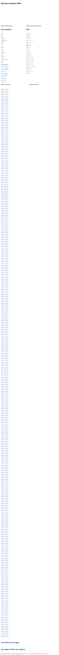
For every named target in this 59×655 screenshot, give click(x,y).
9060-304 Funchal (4, 110)
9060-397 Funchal (4, 208)
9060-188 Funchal (4, 192)
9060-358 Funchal (4, 538)
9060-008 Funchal (4, 113)
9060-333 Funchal (4, 215)
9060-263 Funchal (4, 329)
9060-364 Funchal (4, 149)
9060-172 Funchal (4, 401)
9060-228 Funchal (4, 438)
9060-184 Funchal (4, 427)
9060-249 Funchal (4, 382)
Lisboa (2, 50)
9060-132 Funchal (4, 358)
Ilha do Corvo (3, 81)
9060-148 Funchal (4, 353)
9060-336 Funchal (4, 218)
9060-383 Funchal (4, 199)
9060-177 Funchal (4, 612)
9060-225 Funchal (4, 564)
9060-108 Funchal (4, 406)
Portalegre (3, 52)
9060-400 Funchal (4, 211)
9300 (27, 62)
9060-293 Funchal (4, 393)
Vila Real (2, 61)
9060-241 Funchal (4, 175)
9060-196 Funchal (4, 555)
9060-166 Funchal (4, 608)
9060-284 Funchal (4, 317)
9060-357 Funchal (4, 536)
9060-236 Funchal (4, 462)
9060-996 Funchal (4, 493)
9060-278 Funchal (4, 425)
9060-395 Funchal (4, 524)
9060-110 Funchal (4, 519)
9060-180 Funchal (4, 274)
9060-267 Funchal (4, 142)
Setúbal (2, 57)
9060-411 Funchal (4, 91)
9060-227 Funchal (4, 617)
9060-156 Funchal (4, 296)
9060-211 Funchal (4, 436)
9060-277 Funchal (4, 389)
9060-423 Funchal (4, 560)
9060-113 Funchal (4, 513)
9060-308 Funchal (4, 186)
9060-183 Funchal (4, 368)
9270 (27, 61)
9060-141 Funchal (4, 362)
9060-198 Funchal (4, 431)
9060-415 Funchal (4, 634)
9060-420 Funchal (4, 286)
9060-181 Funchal (4, 413)
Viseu (2, 62)
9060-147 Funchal (4, 256)
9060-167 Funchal (4, 398)
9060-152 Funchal (4, 351)
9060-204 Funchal (4, 284)
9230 (27, 57)
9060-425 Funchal (4, 415)
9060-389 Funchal (4, 346)
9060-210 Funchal (4, 470)
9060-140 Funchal (4, 348)
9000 (27, 33)
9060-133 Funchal (4, 172)
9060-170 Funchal (4, 403)
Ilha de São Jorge (4, 75)
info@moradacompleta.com (43, 653)
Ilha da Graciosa (4, 73)
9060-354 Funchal (4, 241)
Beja (2, 35)
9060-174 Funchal (4, 367)
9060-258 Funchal (4, 627)
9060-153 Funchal (4, 565)
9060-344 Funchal (4, 229)
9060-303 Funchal (4, 96)
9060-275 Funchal (4, 310)
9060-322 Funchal (4, 248)
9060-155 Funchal (4, 270)
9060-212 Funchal (4, 117)
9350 (27, 68)
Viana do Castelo (4, 59)
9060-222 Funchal (4, 298)
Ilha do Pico (3, 76)
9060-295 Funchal (4, 177)
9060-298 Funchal (4, 619)
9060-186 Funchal (4, 370)
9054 (27, 43)
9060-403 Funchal (4, 455)
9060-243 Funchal (4, 381)
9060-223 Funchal (4, 472)
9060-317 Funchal (4, 339)
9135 (27, 52)
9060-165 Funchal (4, 410)
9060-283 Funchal (4, 332)
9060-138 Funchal (4, 557)
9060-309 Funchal (4, 99)
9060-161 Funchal (4, 336)
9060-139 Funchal (4, 267)
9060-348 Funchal (4, 236)
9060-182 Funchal (4, 277)
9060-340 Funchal (4, 224)
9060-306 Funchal (4, 484)
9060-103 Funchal (4, 251)
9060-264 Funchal (4, 386)
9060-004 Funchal (4, 148)
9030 (27, 40)
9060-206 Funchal (4, 551)
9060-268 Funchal (4, 424)
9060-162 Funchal (4, 363)
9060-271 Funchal (4, 387)
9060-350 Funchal (4, 531)
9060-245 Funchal (4, 474)
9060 (27, 45)
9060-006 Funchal (4, 156)
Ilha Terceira (3, 71)
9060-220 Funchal (4, 624)
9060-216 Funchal (4, 118)
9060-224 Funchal (4, 562)
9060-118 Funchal (4, 510)
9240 (27, 59)
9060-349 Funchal (4, 237)
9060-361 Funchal (4, 541)
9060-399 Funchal (4, 210)
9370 (27, 71)
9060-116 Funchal (4, 293)
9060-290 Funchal (4, 439)
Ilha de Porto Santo (5, 66)
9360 (27, 69)
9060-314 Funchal (4, 394)
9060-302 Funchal (4, 325)
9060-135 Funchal (4, 265)
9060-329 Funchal (4, 136)
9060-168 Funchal (4, 141)
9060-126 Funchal (4, 356)
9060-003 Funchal (4, 139)
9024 (27, 38)
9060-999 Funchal (4, 522)
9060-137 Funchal (4, 360)
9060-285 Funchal (4, 482)
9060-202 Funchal (4, 469)
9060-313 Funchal (4, 180)
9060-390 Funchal (4, 203)
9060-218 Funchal (4, 375)
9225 (27, 56)
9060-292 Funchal (4, 322)
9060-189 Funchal (4, 374)
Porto (2, 54)
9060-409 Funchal (4, 89)
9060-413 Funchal (4, 451)
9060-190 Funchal (4, 98)
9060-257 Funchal (4, 582)
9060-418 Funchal (4, 488)
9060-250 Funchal (4, 303)
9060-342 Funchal (4, 529)
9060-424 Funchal (4, 384)
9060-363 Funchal (4, 244)
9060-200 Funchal (4, 337)
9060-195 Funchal (4, 280)
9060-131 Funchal (4, 263)
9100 (27, 49)
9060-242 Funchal (4, 441)
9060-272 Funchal (4, 631)
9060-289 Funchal (4, 318)
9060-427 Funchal (4, 419)
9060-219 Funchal (4, 377)
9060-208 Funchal (4, 294)
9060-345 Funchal (4, 227)
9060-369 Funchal (4, 498)
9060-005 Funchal (4, 146)
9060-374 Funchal (4, 501)
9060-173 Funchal (4, 272)
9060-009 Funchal (4, 137)
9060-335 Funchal (4, 217)
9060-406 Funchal (4, 550)
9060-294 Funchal (4, 629)
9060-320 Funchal (4, 334)
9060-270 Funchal (4, 308)
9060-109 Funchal (4, 168)
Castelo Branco (4, 40)
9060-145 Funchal (4, 249)
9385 (27, 73)
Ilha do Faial (3, 78)
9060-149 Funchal (4, 546)
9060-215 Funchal (4, 120)
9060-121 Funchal (4, 170)
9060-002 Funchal (4, 125)
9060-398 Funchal (4, 127)
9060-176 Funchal (4, 570)
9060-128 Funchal (4, 465)
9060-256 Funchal (4, 579)
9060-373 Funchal (4, 500)
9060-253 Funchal (4, 306)
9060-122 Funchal (4, 191)
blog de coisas (27, 653)
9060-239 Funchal (4, 515)
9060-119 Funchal (4, 299)
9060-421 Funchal (4, 287)
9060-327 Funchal (4, 486)
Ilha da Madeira (4, 64)
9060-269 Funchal (4, 450)
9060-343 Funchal (4, 225)
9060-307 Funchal (4, 591)
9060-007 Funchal (4, 108)
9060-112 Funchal (4, 463)
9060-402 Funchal (4, 596)
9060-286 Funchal (4, 588)
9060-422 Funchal (4, 289)
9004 (27, 35)
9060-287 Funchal (4, 620)
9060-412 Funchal (4, 448)
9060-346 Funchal (4, 234)
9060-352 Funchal (4, 532)
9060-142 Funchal (4, 165)
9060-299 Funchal (4, 589)
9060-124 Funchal (4, 489)
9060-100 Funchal (4, 189)
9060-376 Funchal (4, 505)
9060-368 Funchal (4, 154)
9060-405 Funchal (4, 615)
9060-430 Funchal (4, 626)
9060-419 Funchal (4, 161)
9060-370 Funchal (4, 158)
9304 (27, 64)
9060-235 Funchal (4, 379)
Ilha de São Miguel (4, 69)
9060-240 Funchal (4, 301)
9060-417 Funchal (4, 134)
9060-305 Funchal (4, 179)
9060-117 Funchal (4, 605)
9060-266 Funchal (4, 446)
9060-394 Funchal (4, 122)
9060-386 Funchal (4, 201)
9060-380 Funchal (4, 198)
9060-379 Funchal (4, 106)
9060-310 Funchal (4, 130)
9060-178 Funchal (4, 614)
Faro (2, 45)
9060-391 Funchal (4, 405)
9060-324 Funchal (4, 622)
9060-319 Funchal (4, 429)
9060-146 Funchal (4, 187)
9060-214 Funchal (4, 458)
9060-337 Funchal (4, 222)
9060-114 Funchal (4, 520)
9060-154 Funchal (4, 182)
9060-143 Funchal (4, 255)
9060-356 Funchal (4, 534)
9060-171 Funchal (4, 598)
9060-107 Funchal (4, 603)
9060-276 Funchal (4, 312)
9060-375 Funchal (4, 503)
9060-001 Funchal (4, 111)
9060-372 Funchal (4, 160)
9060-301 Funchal (4, 94)
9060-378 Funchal (4, 508)
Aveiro (2, 33)
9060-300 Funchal (4, 512)
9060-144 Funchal (4, 268)
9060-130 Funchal (4, 467)
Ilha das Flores (4, 80)
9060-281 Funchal (4, 391)
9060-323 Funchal (4, 104)
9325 (27, 66)
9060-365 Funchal (4, 151)
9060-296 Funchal (4, 324)
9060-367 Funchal (4, 494)
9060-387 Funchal (4, 344)
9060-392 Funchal (4, 230)
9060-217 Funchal (4, 460)
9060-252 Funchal (4, 305)
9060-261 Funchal (4, 584)
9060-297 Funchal (4, 481)
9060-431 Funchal (4, 350)
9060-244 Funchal (4, 422)
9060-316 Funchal (4, 327)
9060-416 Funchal (4, 636)
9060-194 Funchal (4, 123)
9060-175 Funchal (4, 610)
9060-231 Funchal (4, 548)
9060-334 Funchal (4, 243)
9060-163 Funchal (4, 574)
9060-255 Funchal (4, 477)
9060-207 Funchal (4, 291)
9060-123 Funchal (4, 355)
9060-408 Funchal (4, 567)
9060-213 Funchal (4, 115)
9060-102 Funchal (4, 163)
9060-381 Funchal (4, 343)
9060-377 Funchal (4, 507)
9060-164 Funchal (4, 581)
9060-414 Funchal (4, 633)
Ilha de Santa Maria (5, 68)
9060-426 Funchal (4, 417)
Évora (2, 43)
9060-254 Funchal (4, 577)
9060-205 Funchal (4, 196)
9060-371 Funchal (4, 517)
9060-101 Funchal (4, 601)
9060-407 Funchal (4, 153)
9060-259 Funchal (4, 129)
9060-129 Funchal (4, 261)
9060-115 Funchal (4, 569)
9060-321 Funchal (4, 144)
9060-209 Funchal (4, 213)
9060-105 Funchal (4, 496)
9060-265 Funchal (4, 444)
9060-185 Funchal (4, 279)
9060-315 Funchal (4, 103)
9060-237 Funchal (4, 553)
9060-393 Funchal (4, 253)
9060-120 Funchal (4, 260)
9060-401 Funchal (4, 400)
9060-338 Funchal (4, 220)
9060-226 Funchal (4, 572)
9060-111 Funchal (4, 275)
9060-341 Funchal (4, 527)
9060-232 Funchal (4, 258)
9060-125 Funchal (4, 607)
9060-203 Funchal (4, 432)
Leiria (2, 49)
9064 (27, 47)
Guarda (2, 47)
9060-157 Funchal (4, 173)
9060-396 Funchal (4, 205)
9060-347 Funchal (4, 232)
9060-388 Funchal (4, 457)
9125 (27, 50)
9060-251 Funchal (4, 475)
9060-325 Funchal (4, 558)
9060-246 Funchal (4, 443)
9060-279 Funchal (4, 453)
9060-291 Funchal (4, 320)
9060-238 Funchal (4, 576)
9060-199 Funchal (4, 282)
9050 (27, 42)
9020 (27, 37)
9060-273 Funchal (4, 479)
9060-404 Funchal (4, 526)
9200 (27, 54)
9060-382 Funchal (4, 491)
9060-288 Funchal (4, 167)
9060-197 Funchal (4, 206)
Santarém (3, 56)
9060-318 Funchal (4, 396)
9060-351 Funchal (4, 239)
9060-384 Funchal (4, 246)
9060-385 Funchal (4, 595)
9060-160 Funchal (4, 331)
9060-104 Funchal (4, 600)
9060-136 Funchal (4, 408)
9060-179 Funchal (4, 412)
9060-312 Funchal (4, 101)
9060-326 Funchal (4, 593)
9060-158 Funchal (4, 184)
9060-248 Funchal (4, 194)
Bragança (3, 38)
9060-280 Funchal (4, 313)
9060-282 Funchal (4, 315)
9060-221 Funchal (4, 545)
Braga (2, 37)
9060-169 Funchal (4, 365)
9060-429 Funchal (4, 434)
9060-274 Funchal (4, 586)
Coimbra (2, 42)
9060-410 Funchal (4, 92)
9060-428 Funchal (4, 420)
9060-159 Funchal (4, 372)
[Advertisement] (29, 16)
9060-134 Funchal (4, 539)
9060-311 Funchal (4, 132)
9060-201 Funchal (4, 341)
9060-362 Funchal (4, 543)
